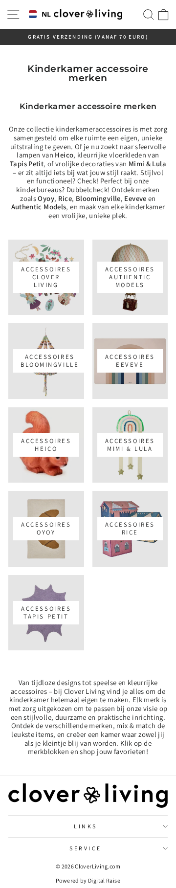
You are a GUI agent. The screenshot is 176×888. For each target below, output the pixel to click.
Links (85, 826)
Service (85, 848)
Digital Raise (104, 880)
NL (44, 14)
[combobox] (38, 14)
